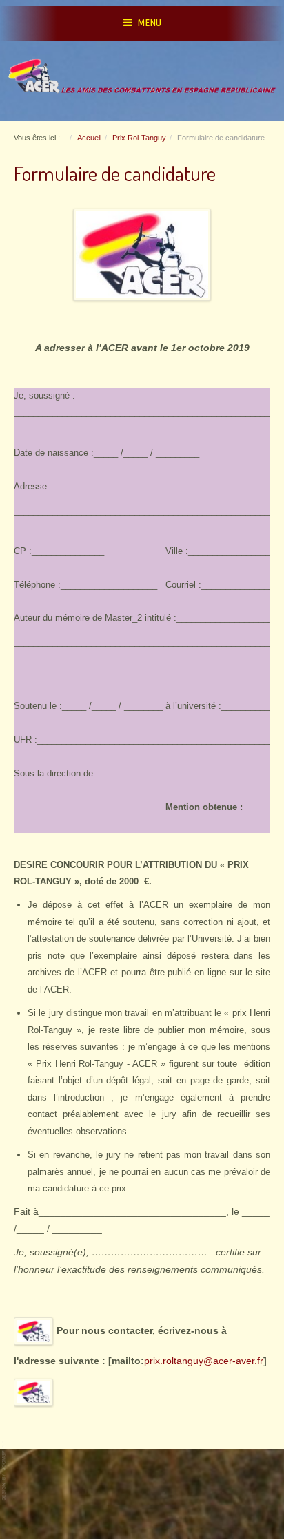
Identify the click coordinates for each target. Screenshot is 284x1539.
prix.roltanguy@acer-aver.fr (203, 1361)
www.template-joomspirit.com (5, 1471)
